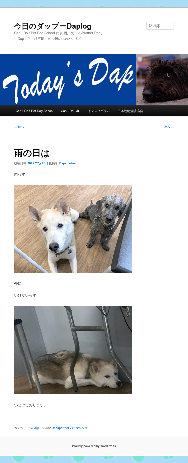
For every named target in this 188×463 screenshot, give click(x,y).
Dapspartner (68, 163)
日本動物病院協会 (130, 110)
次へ (169, 126)
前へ (19, 126)
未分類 (34, 428)
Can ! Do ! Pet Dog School (34, 110)
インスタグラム (99, 110)
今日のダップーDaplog (52, 25)
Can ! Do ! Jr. (70, 110)
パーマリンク (79, 428)
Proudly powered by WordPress (94, 446)
